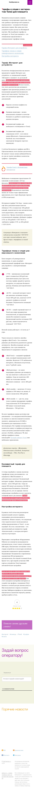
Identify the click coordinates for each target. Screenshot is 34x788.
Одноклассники (19, 750)
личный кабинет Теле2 (19, 437)
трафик (26, 634)
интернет (5, 634)
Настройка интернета (10, 56)
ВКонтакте (6, 755)
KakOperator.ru (7, 761)
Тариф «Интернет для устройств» (14, 48)
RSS (4, 750)
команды (13, 634)
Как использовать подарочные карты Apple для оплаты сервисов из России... (17, 729)
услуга (5, 636)
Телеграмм (18, 755)
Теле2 (20, 634)
